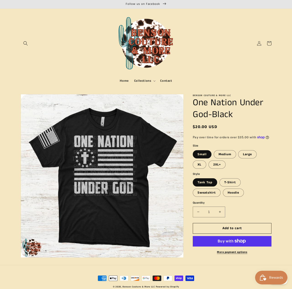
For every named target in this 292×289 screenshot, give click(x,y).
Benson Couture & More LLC (139, 286)
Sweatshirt (207, 192)
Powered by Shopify (167, 286)
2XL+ (217, 164)
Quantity (199, 203)
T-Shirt (230, 182)
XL (199, 164)
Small (202, 154)
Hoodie (233, 192)
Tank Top (205, 182)
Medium (225, 154)
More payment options (232, 252)
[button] (26, 43)
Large (247, 154)
